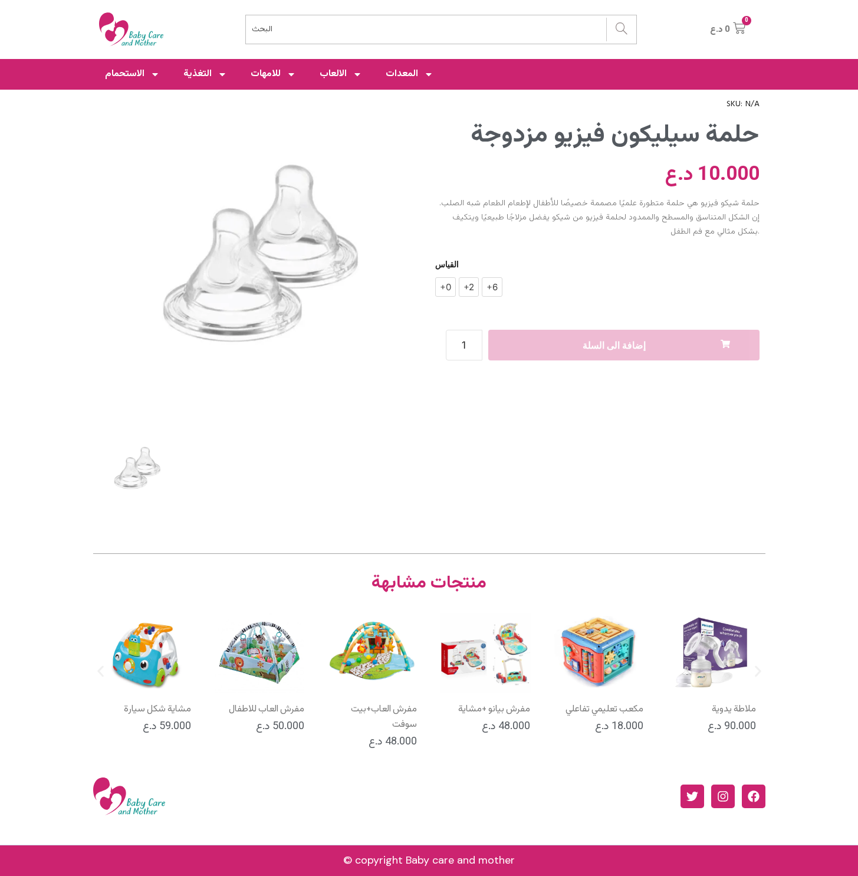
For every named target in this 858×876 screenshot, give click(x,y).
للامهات (266, 74)
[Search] (621, 29)
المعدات (402, 74)
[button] (100, 671)
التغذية (197, 74)
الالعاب (333, 74)
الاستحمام (124, 74)
